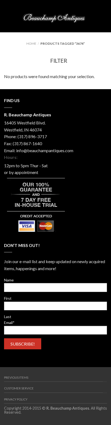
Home (31, 43)
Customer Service (19, 388)
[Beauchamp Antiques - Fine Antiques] (55, 16)
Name (9, 280)
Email (9, 322)
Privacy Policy (15, 399)
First (8, 298)
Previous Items (16, 377)
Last (7, 316)
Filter (58, 60)
